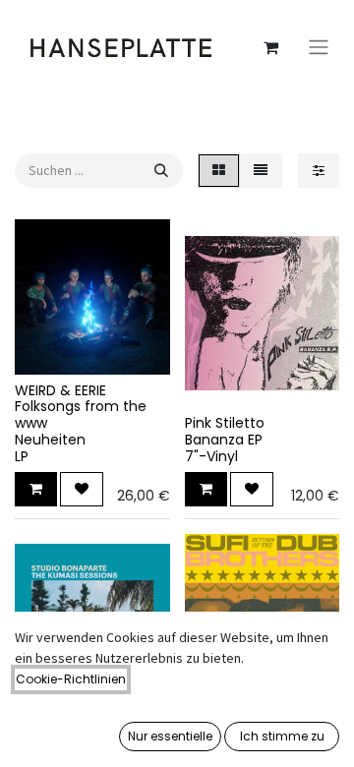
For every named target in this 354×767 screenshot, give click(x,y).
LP (22, 456)
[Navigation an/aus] (318, 48)
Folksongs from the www (81, 414)
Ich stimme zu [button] (282, 736)
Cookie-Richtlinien (71, 679)
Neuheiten (50, 439)
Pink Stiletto (225, 423)
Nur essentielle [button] (170, 736)
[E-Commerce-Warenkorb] (270, 47)
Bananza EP (224, 439)
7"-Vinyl (211, 456)
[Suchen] (161, 170)
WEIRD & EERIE (60, 390)
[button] (36, 489)
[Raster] (219, 170)
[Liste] (260, 170)
